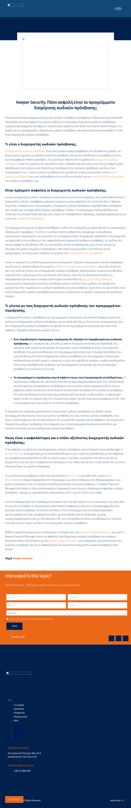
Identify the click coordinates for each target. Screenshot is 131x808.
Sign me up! (65, 442)
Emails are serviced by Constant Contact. (84, 433)
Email (31, 379)
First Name (34, 391)
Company (33, 416)
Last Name (34, 404)
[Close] (99, 361)
